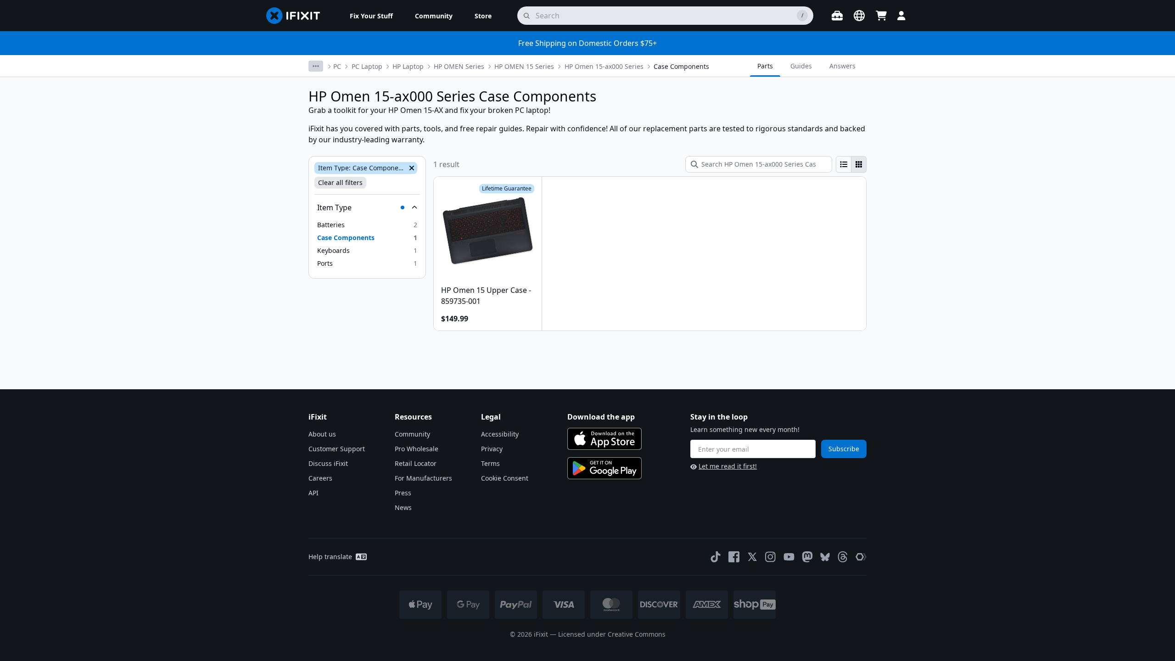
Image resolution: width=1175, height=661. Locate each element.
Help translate (330, 556)
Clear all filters (340, 182)
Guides (801, 66)
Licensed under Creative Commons (612, 634)
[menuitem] (371, 15)
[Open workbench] (837, 15)
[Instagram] (770, 556)
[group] (851, 164)
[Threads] (842, 556)
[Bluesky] (825, 557)
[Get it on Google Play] (604, 468)
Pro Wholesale (416, 448)
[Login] (901, 15)
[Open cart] (881, 15)
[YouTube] (789, 556)
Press (403, 492)
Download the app (601, 417)
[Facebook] (733, 556)
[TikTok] (715, 556)
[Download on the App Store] (604, 439)
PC (337, 66)
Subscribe (843, 448)
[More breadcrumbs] (315, 66)
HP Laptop (408, 66)
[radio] (843, 164)
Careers (320, 478)
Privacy (492, 448)
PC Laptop (367, 66)
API (313, 492)
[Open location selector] (859, 15)
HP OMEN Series (459, 66)
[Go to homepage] (297, 15)
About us (322, 434)
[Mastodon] (807, 556)
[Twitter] (752, 556)
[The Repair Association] (861, 556)
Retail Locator (415, 463)
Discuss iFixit (328, 463)
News (403, 507)
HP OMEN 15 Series (524, 66)
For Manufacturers (423, 478)
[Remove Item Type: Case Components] (411, 168)
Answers (842, 66)
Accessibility (500, 434)
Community (412, 434)
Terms (490, 463)
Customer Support (336, 448)
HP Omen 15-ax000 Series (604, 66)
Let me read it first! (728, 466)
